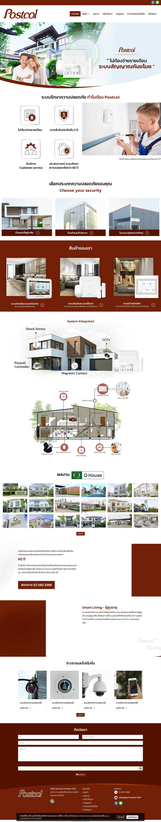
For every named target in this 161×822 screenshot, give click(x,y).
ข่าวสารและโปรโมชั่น (136, 13)
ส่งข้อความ (81, 774)
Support (120, 13)
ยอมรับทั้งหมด (132, 817)
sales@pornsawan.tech (130, 797)
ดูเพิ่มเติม (24, 708)
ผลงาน (96, 13)
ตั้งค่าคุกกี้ (121, 817)
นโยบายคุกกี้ (38, 818)
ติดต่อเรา (152, 13)
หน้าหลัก (75, 13)
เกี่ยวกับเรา (107, 13)
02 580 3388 (124, 792)
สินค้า (85, 13)
